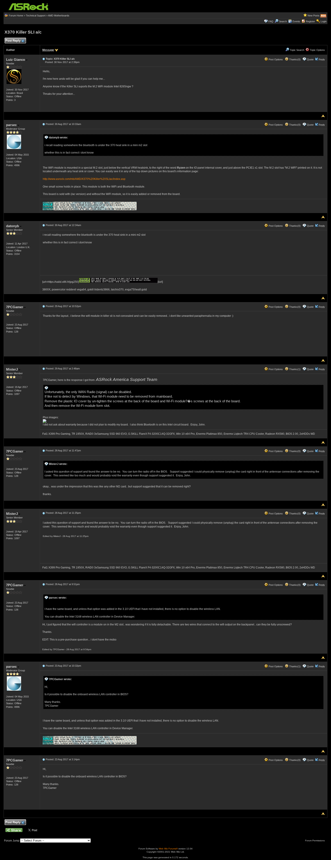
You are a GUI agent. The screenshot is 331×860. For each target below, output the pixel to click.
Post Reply (13, 40)
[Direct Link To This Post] (43, 58)
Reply (322, 59)
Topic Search (296, 50)
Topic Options (317, 50)
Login (323, 21)
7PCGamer (15, 307)
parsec (12, 125)
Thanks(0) (294, 59)
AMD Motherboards (58, 15)
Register (310, 21)
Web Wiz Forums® (168, 848)
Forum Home (16, 15)
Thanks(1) (294, 369)
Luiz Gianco (16, 59)
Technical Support (35, 15)
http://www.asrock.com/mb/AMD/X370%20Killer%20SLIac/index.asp (84, 179)
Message (48, 50)
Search (283, 21)
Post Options (275, 59)
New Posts (314, 15)
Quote (310, 59)
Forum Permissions (315, 840)
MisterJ (12, 369)
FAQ (270, 21)
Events (296, 21)
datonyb (13, 226)
